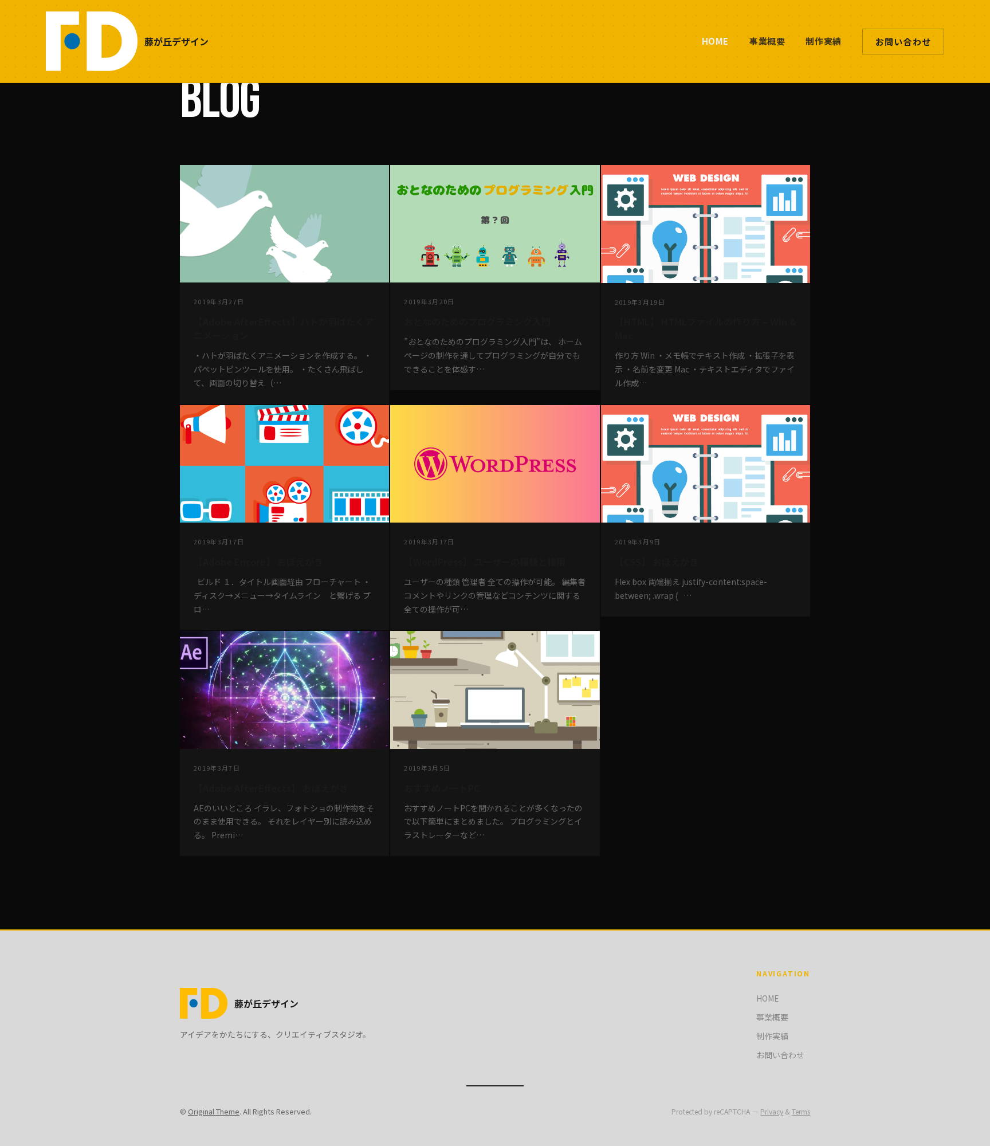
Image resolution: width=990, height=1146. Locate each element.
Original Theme (213, 1111)
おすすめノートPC (442, 788)
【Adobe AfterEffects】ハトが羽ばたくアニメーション (284, 328)
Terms (801, 1111)
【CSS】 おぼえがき (656, 561)
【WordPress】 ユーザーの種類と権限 (484, 561)
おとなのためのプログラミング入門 (477, 321)
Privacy (771, 1111)
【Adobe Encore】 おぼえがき (258, 561)
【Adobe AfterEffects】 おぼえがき (271, 788)
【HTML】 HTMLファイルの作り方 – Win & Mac (705, 328)
